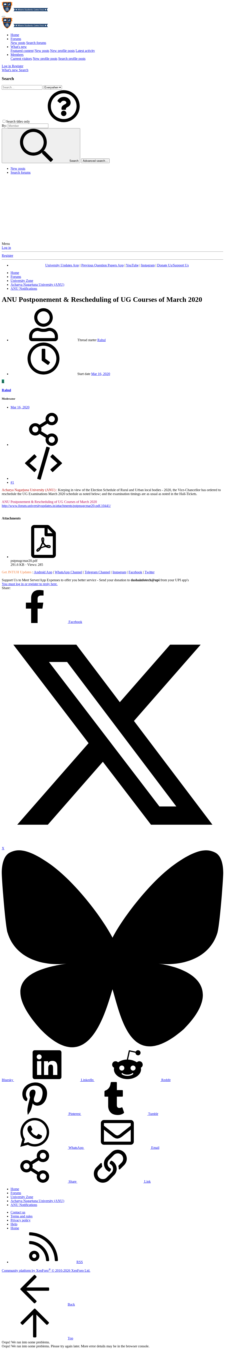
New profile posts (62, 51)
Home (15, 35)
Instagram (148, 265)
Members (17, 54)
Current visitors (21, 58)
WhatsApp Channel (68, 572)
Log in (6, 248)
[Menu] (3, 16)
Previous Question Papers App (102, 265)
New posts (18, 43)
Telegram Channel (97, 572)
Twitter (149, 572)
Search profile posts (71, 58)
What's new (19, 47)
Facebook (135, 572)
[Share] (43, 444)
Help (14, 1224)
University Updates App (62, 265)
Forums (16, 39)
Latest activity (85, 51)
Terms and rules (22, 1216)
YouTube (132, 265)
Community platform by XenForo (46, 1270)
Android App (43, 572)
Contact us (18, 1212)
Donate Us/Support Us (173, 265)
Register (7, 255)
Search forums (36, 43)
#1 (12, 482)
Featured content (22, 51)
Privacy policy (21, 1220)
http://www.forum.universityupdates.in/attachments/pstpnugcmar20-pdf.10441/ (56, 506)
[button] (64, 121)
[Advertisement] (112, 209)
